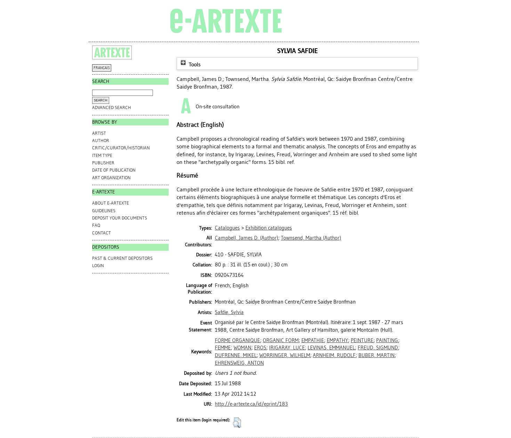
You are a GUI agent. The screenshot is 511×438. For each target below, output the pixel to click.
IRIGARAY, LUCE (287, 348)
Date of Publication (114, 170)
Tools (194, 64)
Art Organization (111, 177)
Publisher (103, 162)
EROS (260, 348)
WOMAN (242, 348)
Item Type (102, 155)
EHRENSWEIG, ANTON (239, 363)
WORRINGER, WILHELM (284, 355)
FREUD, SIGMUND (378, 348)
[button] (237, 423)
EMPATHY (337, 340)
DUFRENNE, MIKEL (236, 355)
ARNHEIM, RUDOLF (334, 355)
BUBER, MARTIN (376, 355)
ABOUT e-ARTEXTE (110, 203)
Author (100, 140)
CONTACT (101, 232)
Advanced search (111, 107)
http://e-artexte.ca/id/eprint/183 (251, 404)
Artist (99, 133)
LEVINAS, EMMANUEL (331, 348)
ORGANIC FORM (281, 340)
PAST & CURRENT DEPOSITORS (122, 258)
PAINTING (387, 340)
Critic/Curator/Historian (121, 147)
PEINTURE (362, 340)
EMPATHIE (312, 340)
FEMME (223, 348)
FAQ (96, 225)
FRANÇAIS (102, 68)
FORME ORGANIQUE (237, 340)
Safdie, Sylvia (229, 312)
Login (98, 265)
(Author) (246, 238)
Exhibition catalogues (268, 228)
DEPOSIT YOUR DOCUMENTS (119, 218)
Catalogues (227, 228)
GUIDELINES (103, 210)
